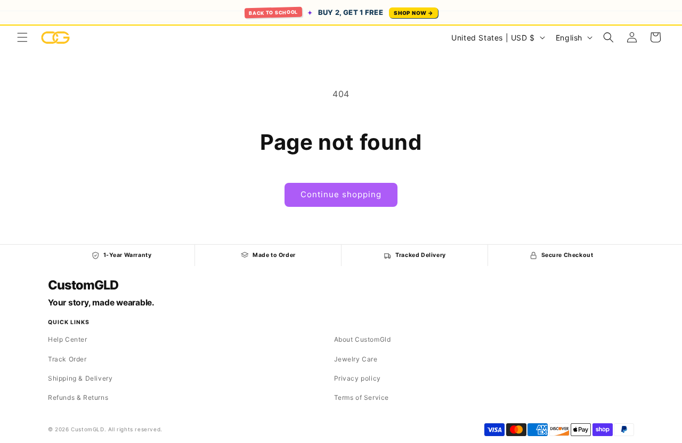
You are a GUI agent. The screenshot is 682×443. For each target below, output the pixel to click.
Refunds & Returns (78, 397)
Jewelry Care (356, 359)
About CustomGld (362, 339)
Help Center (67, 339)
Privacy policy (357, 378)
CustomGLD (83, 285)
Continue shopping (341, 194)
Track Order (67, 359)
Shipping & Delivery (80, 378)
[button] (22, 37)
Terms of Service (361, 397)
